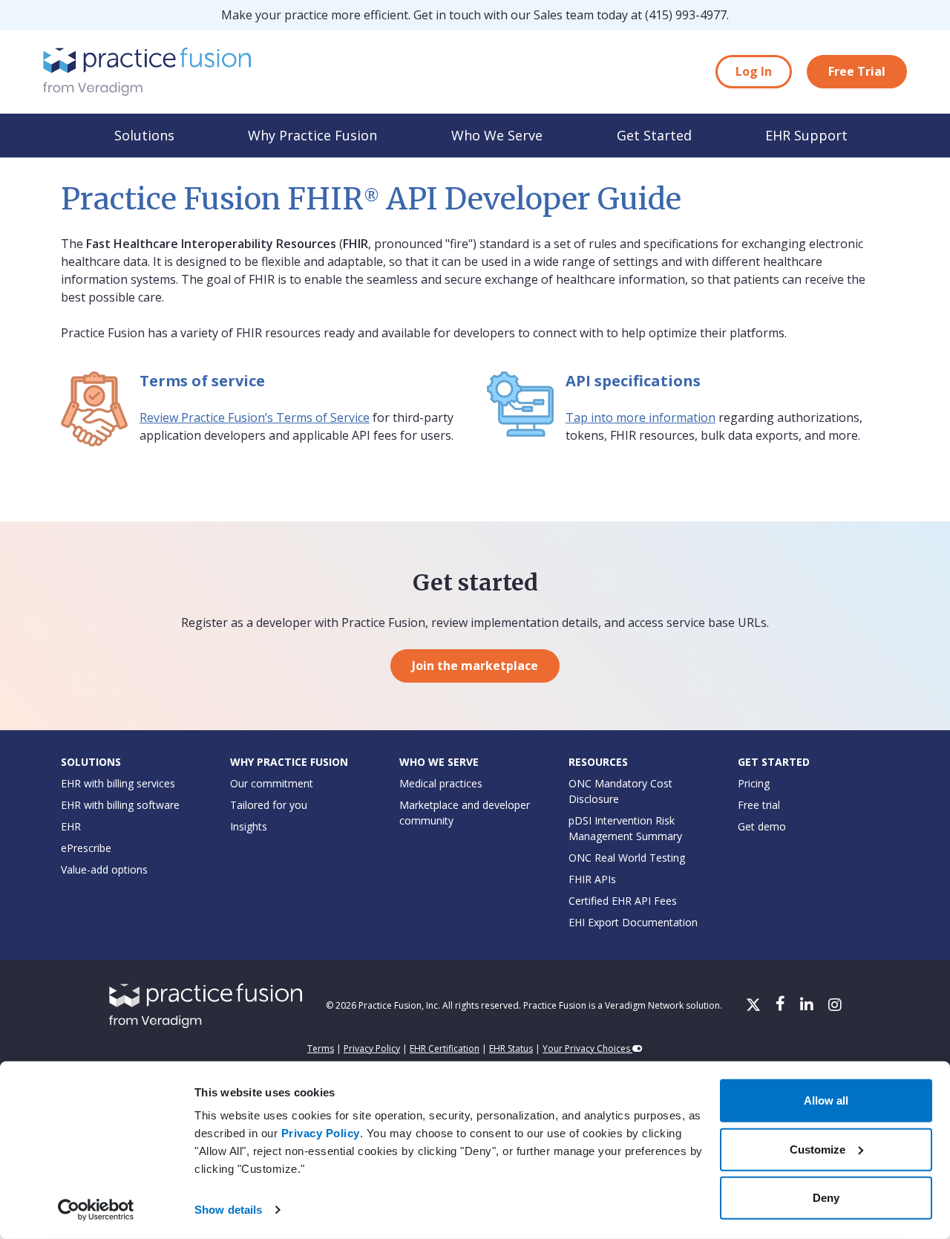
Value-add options (104, 869)
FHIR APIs (592, 879)
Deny (826, 1197)
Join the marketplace (475, 665)
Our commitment (271, 783)
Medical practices (440, 783)
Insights (248, 826)
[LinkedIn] (808, 1006)
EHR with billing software (120, 805)
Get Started (654, 135)
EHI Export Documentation (633, 922)
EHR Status (511, 1048)
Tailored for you (268, 805)
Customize (817, 1148)
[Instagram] (835, 1006)
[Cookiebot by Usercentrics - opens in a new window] (96, 1210)
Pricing (754, 783)
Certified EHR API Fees (623, 901)
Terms (320, 1048)
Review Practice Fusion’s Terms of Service (255, 417)
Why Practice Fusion (312, 135)
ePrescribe (86, 848)
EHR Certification (444, 1048)
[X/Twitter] (755, 1006)
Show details (228, 1209)
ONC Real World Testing (627, 858)
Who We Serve (497, 135)
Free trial (759, 805)
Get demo (762, 826)
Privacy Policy (320, 1133)
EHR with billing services (118, 783)
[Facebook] (782, 1006)
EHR (71, 826)
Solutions (144, 135)
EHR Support (806, 135)
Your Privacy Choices (587, 1048)
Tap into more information (640, 417)
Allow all (826, 1100)
